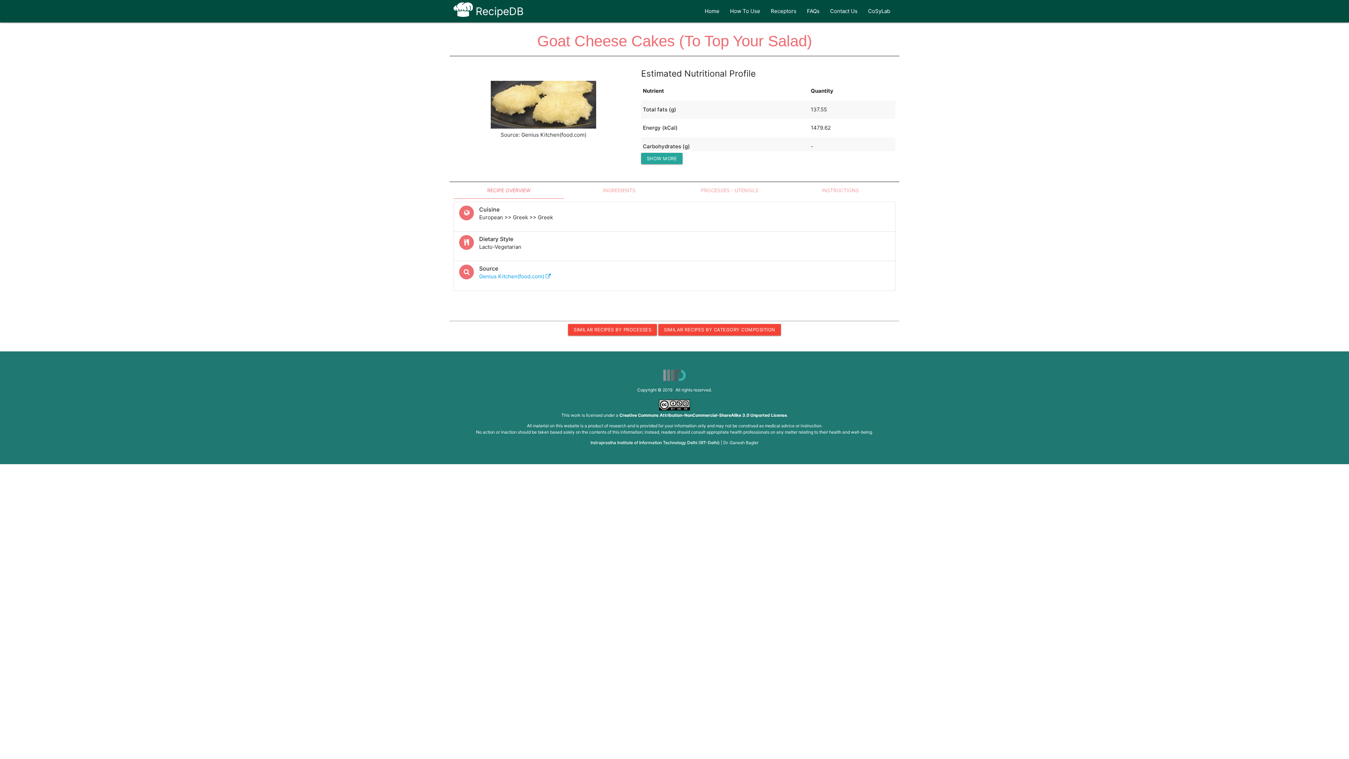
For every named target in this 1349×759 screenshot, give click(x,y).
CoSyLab (879, 11)
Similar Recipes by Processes (612, 329)
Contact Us (844, 11)
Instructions (840, 190)
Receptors (783, 11)
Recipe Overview (508, 190)
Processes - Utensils (729, 190)
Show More (662, 158)
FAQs (813, 11)
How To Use (745, 11)
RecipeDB (498, 11)
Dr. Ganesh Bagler (740, 442)
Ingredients (619, 190)
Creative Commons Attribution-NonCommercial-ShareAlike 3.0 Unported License (703, 415)
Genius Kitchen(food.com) (512, 276)
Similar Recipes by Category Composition (719, 329)
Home (712, 11)
